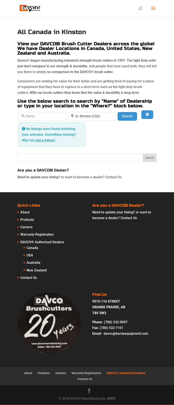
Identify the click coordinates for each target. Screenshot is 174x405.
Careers (26, 227)
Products (27, 220)
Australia (33, 263)
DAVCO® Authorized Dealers (42, 242)
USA (30, 255)
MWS (111, 399)
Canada (32, 248)
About (24, 212)
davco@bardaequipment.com (126, 334)
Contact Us (113, 177)
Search (129, 116)
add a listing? (45, 140)
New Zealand (37, 270)
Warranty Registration (37, 234)
